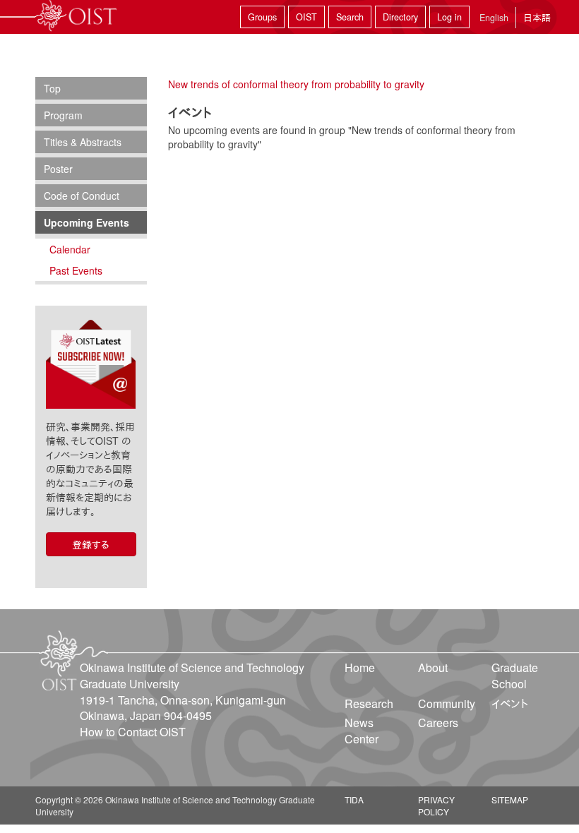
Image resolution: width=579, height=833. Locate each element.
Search (350, 17)
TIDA (354, 799)
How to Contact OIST (133, 732)
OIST (306, 17)
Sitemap (509, 799)
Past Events (75, 270)
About (433, 667)
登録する (90, 544)
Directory (400, 17)
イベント (509, 703)
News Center (361, 730)
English (493, 17)
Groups (262, 17)
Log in (449, 17)
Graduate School (514, 675)
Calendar (69, 249)
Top (52, 88)
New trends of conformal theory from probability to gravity (296, 84)
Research (369, 703)
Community (446, 703)
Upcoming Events (86, 222)
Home (360, 667)
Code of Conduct (81, 195)
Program (63, 115)
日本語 (537, 17)
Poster (58, 169)
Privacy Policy (436, 805)
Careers (438, 722)
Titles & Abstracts (82, 142)
